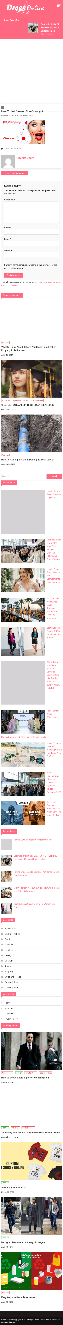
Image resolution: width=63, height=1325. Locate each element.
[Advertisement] (31, 71)
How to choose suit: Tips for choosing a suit (25, 1077)
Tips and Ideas (36, 400)
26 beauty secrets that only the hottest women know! (30, 1132)
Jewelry (8, 955)
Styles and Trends (20, 400)
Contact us (10, 1013)
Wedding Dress (11, 987)
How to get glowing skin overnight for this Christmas (17, 173)
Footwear (9, 945)
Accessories (10, 928)
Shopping (9, 971)
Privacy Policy (11, 1019)
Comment (9, 200)
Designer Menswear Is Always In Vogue (23, 1242)
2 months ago (44, 34)
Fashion (8, 939)
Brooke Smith (28, 116)
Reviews (5, 342)
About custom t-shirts (13, 1187)
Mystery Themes (8, 1322)
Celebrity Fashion (12, 934)
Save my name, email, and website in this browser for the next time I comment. (30, 266)
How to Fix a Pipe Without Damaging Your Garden (27, 459)
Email (7, 239)
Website (8, 250)
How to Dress (11, 950)
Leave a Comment (13, 148)
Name (7, 228)
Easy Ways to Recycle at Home (18, 1297)
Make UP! (6, 400)
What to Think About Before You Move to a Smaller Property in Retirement (28, 349)
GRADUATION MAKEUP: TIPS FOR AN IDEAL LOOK (27, 405)
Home (7, 1003)
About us (9, 1008)
